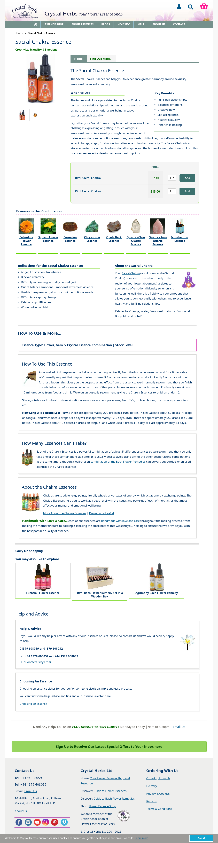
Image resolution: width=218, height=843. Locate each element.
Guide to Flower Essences (110, 791)
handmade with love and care (120, 521)
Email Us (179, 727)
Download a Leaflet (101, 513)
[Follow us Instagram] (28, 822)
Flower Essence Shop (102, 806)
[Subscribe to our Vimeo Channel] (64, 822)
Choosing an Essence (33, 704)
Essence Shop (54, 25)
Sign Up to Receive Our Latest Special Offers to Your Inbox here (109, 746)
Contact (179, 25)
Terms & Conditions (159, 809)
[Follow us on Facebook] (18, 822)
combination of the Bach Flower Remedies (117, 461)
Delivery (151, 786)
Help (141, 25)
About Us (158, 25)
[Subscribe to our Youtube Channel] (37, 822)
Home (19, 33)
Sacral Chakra (131, 273)
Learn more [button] (141, 838)
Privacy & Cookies (158, 793)
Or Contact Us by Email (36, 662)
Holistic (124, 25)
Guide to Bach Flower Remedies (114, 798)
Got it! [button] (201, 838)
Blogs (105, 25)
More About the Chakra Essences (64, 513)
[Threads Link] (46, 822)
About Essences (83, 25)
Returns (151, 801)
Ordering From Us (158, 778)
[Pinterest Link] (55, 822)
